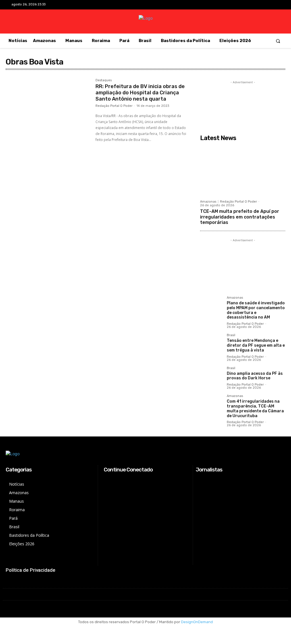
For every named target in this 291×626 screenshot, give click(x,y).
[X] (266, 5)
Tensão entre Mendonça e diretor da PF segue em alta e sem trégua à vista (256, 345)
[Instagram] (257, 5)
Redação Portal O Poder (113, 106)
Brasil (231, 335)
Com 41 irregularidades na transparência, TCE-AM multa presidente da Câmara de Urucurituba (255, 408)
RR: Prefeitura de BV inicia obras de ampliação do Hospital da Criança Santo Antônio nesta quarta (140, 92)
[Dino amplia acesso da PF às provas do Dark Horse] (211, 378)
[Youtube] (275, 5)
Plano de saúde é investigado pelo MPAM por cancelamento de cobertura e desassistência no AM (256, 310)
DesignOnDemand (197, 622)
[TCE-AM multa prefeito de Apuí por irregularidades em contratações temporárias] (242, 170)
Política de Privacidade (30, 570)
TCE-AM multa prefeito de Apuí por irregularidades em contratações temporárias (239, 217)
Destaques (103, 80)
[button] (278, 41)
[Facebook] (248, 5)
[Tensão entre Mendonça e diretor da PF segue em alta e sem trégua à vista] (211, 345)
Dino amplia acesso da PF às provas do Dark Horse (255, 376)
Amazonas (208, 201)
